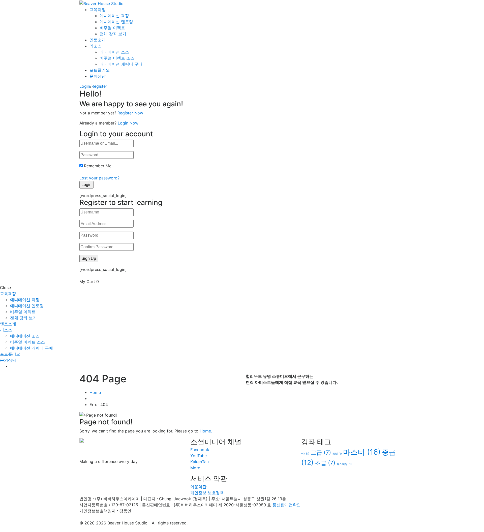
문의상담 (97, 76)
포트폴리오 (99, 70)
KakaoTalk (200, 461)
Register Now (130, 112)
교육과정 (97, 9)
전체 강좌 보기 (113, 33)
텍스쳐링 (344, 464)
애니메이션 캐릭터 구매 (121, 64)
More (195, 467)
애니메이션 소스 (114, 51)
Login (84, 86)
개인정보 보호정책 (207, 492)
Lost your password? (99, 177)
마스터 (362, 452)
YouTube (198, 455)
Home (95, 392)
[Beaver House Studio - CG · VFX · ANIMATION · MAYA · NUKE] (101, 3)
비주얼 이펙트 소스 (117, 57)
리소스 (95, 45)
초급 (325, 462)
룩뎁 (337, 453)
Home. (206, 430)
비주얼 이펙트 (112, 27)
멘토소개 (97, 39)
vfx (305, 453)
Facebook (199, 449)
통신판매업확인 (287, 504)
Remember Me (97, 165)
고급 (321, 452)
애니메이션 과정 (114, 15)
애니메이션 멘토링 (116, 21)
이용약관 (198, 486)
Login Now (128, 123)
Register (99, 86)
